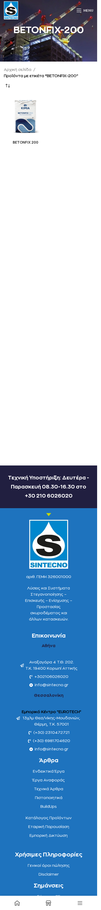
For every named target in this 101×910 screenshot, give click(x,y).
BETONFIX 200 (25, 142)
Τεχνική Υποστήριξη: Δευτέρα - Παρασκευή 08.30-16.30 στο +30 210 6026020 (48, 487)
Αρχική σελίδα (17, 70)
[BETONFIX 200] (25, 116)
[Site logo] (11, 10)
